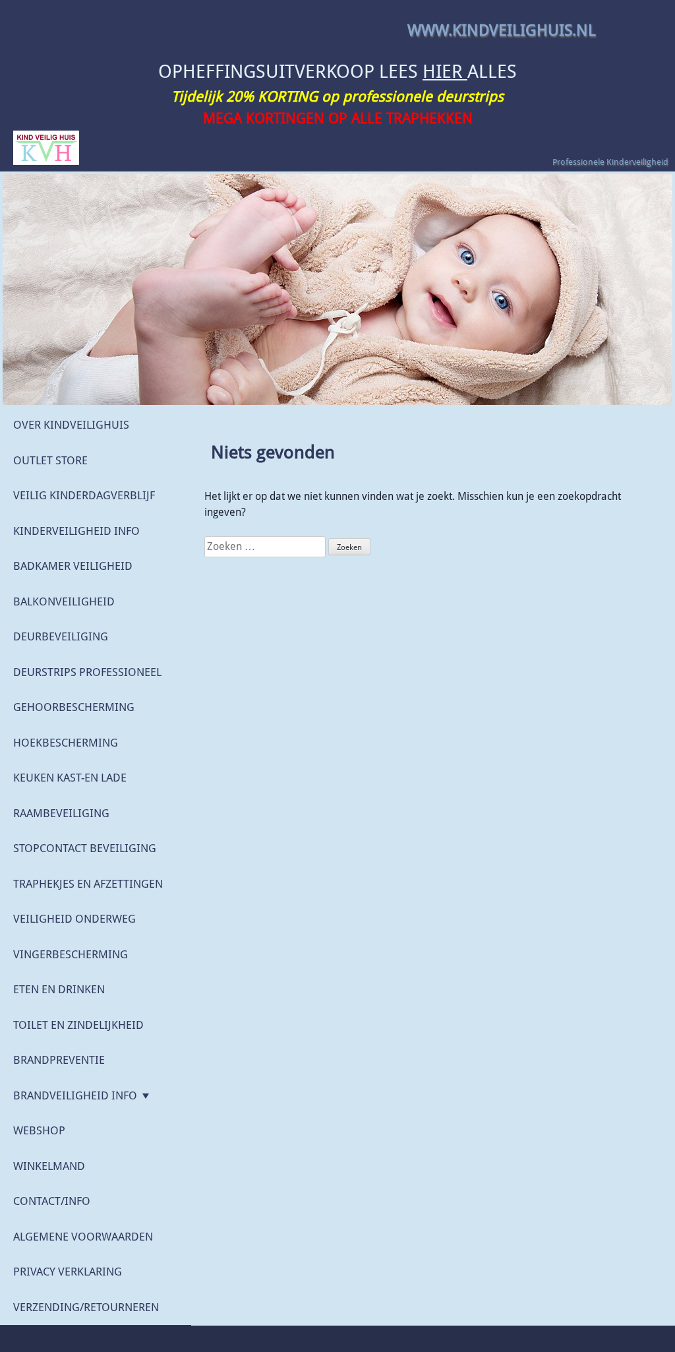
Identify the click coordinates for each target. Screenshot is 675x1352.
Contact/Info (51, 1201)
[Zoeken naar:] (266, 546)
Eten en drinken (59, 989)
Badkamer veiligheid (72, 565)
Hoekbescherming (65, 742)
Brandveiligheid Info (75, 1095)
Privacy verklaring (67, 1271)
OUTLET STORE (50, 460)
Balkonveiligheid (64, 601)
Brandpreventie (59, 1059)
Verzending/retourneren (86, 1307)
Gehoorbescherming (73, 707)
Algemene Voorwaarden (83, 1236)
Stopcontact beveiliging (84, 848)
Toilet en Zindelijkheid (78, 1024)
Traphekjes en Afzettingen (88, 883)
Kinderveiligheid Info (76, 531)
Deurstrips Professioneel (87, 672)
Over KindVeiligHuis (71, 424)
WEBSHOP (39, 1130)
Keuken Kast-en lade (70, 777)
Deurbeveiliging (60, 636)
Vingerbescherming (70, 954)
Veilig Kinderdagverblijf (84, 495)
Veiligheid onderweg (74, 918)
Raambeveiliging (61, 813)
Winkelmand (49, 1166)
